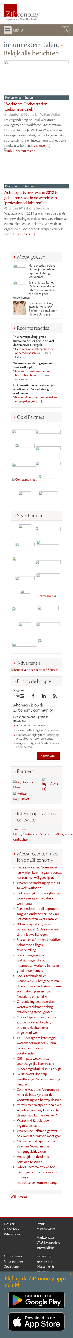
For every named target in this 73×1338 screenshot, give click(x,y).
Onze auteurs (13, 1256)
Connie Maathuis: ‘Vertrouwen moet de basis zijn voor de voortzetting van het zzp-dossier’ (39, 1094)
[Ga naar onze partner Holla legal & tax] (48, 580)
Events (40, 1224)
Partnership (44, 1256)
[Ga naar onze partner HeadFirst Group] (48, 481)
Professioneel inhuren (19, 98)
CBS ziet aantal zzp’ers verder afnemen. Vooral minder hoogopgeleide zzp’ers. (36, 1146)
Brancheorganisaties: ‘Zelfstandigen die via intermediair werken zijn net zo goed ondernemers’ (34, 290)
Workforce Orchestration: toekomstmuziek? (26, 106)
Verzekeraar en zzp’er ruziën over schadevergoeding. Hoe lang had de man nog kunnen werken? (39, 1110)
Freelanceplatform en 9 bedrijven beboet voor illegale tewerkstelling (39, 944)
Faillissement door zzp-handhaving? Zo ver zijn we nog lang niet (38, 1079)
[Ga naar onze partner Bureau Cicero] (24, 629)
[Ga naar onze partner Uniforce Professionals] (48, 629)
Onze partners (13, 1261)
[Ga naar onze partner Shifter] (24, 563)
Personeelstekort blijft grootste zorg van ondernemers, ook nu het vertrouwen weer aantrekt (38, 913)
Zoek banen (12, 1266)
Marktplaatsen (46, 1237)
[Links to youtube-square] (20, 697)
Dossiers (10, 1224)
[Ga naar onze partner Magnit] (24, 465)
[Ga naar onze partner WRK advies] (48, 645)
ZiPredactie (41, 208)
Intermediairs (45, 1248)
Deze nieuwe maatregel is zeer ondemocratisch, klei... (34, 353)
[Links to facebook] (33, 697)
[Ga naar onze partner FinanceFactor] (48, 432)
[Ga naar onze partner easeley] (48, 531)
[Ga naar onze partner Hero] (48, 497)
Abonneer (47, 756)
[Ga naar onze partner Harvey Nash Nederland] (24, 497)
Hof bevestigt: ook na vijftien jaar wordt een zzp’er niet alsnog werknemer (42, 271)
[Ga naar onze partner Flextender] (48, 448)
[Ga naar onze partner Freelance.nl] (48, 596)
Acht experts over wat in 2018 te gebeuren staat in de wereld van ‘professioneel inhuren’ (31, 198)
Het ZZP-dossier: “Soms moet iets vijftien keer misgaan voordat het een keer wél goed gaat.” (39, 872)
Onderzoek (11, 1229)
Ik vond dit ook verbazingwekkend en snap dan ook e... (37, 399)
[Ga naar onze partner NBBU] (24, 612)
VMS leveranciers (48, 1242)
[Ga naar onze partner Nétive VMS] (24, 596)
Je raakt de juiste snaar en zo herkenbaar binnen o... (34, 375)
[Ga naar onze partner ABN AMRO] (48, 563)
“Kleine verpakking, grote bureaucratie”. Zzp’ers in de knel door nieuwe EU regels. (43, 309)
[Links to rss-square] (55, 697)
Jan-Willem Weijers (48, 114)
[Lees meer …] (40, 145)
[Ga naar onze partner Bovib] (48, 465)
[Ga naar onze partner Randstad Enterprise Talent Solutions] (24, 531)
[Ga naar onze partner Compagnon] (24, 481)
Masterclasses (45, 1229)
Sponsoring (44, 1261)
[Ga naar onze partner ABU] (48, 612)
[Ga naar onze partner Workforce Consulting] (48, 547)
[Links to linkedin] (44, 697)
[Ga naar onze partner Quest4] (24, 547)
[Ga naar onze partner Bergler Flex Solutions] (24, 645)
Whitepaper (12, 1234)
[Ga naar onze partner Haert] (24, 580)
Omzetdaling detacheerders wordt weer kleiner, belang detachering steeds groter (36, 1006)
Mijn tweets (19, 1196)
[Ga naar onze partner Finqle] (24, 432)
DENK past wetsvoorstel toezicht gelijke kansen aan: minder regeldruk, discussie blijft (39, 1063)
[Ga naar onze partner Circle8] (24, 448)
